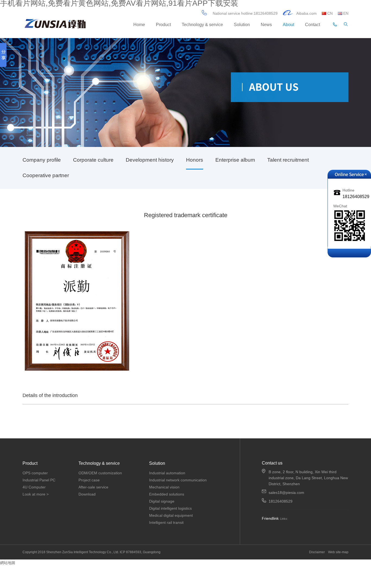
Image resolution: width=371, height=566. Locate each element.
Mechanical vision (164, 487)
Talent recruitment (288, 160)
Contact (312, 24)
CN (330, 13)
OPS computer (35, 473)
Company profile (42, 160)
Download (87, 494)
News (266, 24)
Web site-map (338, 552)
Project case (89, 480)
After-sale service (93, 487)
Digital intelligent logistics (170, 508)
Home (139, 24)
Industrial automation (167, 473)
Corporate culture (93, 160)
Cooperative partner (46, 175)
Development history (150, 160)
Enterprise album (235, 160)
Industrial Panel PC (39, 480)
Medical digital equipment (171, 515)
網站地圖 (7, 563)
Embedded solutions (166, 494)
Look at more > (36, 494)
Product (163, 24)
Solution (242, 24)
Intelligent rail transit (166, 522)
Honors (194, 160)
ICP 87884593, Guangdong (140, 552)
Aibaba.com (306, 13)
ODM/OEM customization (100, 473)
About (288, 24)
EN (345, 13)
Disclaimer (317, 552)
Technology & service (202, 24)
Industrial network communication (178, 480)
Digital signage (161, 501)
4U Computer (34, 487)
